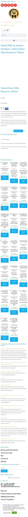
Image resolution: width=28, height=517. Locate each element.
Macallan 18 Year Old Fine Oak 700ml (23, 196)
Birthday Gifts (23, 294)
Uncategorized (4, 166)
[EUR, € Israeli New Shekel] (6, 109)
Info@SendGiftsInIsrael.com (10, 486)
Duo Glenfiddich (23, 302)
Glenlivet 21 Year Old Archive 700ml (4, 301)
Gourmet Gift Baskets (23, 298)
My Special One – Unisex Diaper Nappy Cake (23, 172)
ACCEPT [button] (14, 512)
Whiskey (4, 194)
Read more (14, 181)
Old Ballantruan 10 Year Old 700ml (5, 251)
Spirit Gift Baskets (23, 300)
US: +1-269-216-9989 (7, 22)
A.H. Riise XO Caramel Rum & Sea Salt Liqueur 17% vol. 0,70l (14, 173)
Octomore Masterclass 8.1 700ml (14, 196)
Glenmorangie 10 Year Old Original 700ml (23, 275)
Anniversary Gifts (23, 293)
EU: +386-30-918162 (17, 22)
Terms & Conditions (7, 499)
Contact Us (4, 458)
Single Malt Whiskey (4, 192)
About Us (4, 491)
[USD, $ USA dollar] (2, 108)
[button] (2, 5)
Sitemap (3, 461)
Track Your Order (6, 453)
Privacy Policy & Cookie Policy (11, 494)
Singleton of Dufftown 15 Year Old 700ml (23, 223)
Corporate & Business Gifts (23, 297)
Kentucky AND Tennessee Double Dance (4, 328)
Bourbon (2, 324)
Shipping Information (8, 496)
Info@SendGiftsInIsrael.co (7, 25)
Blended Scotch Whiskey (14, 325)
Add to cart (18, 130)
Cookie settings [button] (7, 512)
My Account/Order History (9, 450)
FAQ (2, 456)
